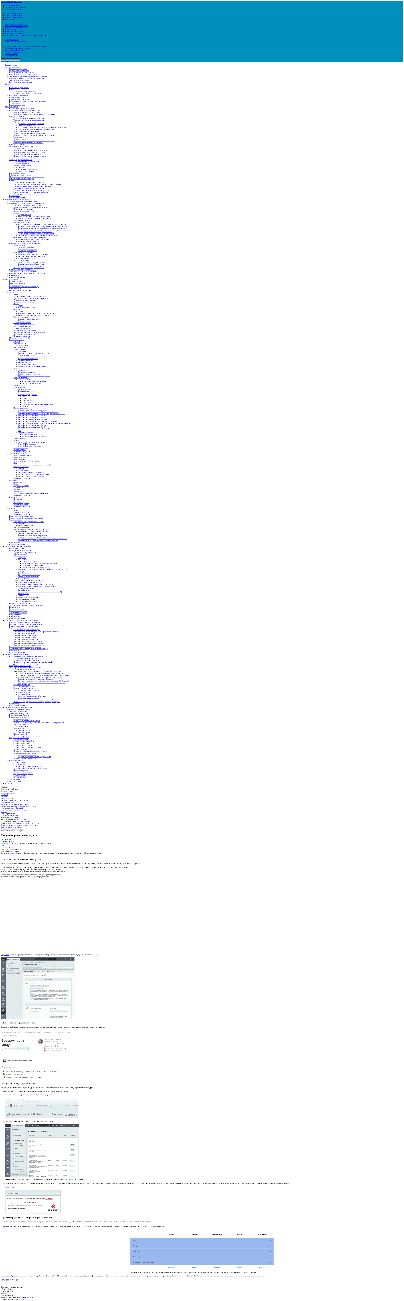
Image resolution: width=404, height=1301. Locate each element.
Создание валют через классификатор (27, 93)
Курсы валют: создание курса (19, 95)
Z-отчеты (21, 596)
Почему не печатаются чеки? (28, 577)
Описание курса (11, 65)
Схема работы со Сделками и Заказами (32, 696)
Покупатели (13, 497)
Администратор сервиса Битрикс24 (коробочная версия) (25, 46)
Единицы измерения (20, 448)
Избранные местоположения (28, 359)
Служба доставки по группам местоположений (39, 404)
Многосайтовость (11, 29)
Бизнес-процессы (11, 54)
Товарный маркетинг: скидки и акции (19, 199)
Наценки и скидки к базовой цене (30, 374)
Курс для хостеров (11, 40)
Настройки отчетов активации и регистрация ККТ (40, 563)
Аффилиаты (13, 480)
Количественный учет (21, 163)
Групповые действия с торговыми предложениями (36, 129)
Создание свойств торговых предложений (28, 747)
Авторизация (5, 61)
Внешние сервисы (24, 362)
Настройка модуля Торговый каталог (26, 721)
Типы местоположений (26, 361)
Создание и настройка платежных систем (33, 410)
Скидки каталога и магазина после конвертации (26, 203)
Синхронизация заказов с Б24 (20, 666)
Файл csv (21, 469)
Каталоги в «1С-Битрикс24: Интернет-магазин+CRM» (37, 700)
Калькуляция (18, 488)
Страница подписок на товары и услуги (27, 641)
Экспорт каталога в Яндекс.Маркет (26, 461)
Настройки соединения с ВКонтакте (35, 381)
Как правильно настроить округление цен (24, 287)
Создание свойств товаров (23, 745)
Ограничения (22, 393)
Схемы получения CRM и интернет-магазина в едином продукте (41, 673)
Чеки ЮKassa (22, 573)
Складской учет (19, 167)
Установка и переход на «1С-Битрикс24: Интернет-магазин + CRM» (37, 671)
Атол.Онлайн (22, 560)
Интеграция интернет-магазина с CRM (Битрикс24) (28, 656)
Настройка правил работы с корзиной (31, 256)
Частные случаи (15, 781)
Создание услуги (19, 139)
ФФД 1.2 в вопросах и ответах (29, 575)
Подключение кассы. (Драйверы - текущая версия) (36, 584)
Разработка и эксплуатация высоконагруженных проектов (26, 35)
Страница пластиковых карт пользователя (28, 645)
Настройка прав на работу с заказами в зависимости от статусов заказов (39, 723)
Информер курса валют (17, 97)
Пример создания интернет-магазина (18, 707)
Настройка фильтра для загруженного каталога (30, 156)
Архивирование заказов (22, 323)
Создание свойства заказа (22, 772)
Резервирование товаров (22, 165)
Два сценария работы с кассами (20, 550)
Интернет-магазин (11, 279)
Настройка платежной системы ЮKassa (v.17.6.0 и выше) (38, 412)
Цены (15, 368)
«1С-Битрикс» (29, 1297)
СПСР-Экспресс (28, 400)
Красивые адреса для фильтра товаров (27, 154)
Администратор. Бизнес (13, 17)
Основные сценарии (25, 694)
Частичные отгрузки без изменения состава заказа (36, 313)
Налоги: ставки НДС (21, 734)
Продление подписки (21, 503)
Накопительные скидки (21, 260)
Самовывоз (26, 406)
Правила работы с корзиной (23, 209)
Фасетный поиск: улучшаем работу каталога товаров (28, 158)
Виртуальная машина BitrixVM (16, 42)
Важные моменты (24, 692)
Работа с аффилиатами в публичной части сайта (30, 493)
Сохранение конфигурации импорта (31, 472)
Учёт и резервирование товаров (20, 160)
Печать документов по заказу (24, 302)
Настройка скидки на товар (27, 249)
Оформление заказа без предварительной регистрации (28, 649)
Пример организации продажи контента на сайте (31, 529)
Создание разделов (20, 749)
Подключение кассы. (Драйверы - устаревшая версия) (37, 586)
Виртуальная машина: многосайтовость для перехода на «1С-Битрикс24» (44, 681)
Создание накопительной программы (31, 264)
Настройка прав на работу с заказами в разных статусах (38, 541)
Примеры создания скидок (23, 222)
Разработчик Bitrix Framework (15, 24)
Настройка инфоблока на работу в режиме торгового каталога (35, 114)
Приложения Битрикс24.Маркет (16, 52)
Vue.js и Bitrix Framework (14, 31)
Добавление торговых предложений (31, 124)
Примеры (12, 181)
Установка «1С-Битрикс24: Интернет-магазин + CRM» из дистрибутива (43, 675)
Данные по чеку (23, 578)
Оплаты (16, 304)
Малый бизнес (216, 1234)
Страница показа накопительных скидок (28, 643)
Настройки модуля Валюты (19, 88)
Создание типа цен (24, 730)
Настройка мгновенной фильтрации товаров (29, 152)
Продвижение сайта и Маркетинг (17, 7)
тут (17, 1280)
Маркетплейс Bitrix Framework (16, 28)
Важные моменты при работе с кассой (35, 567)
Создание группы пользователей (29, 533)
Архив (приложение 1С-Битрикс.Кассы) (28, 580)
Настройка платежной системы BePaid (31, 427)
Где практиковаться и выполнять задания (24, 74)
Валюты (8, 86)
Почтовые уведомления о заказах (25, 334)
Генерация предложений (26, 126)
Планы (15, 484)
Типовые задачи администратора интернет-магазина (28, 76)
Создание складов (19, 776)
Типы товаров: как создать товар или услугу (29, 118)
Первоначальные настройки (19, 717)
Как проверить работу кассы (19, 603)
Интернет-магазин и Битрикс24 (16, 654)
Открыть (4, 787)
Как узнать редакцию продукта (20, 82)
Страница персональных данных (25, 637)
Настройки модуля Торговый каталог (26, 112)
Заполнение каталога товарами (24, 753)
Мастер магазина (19, 343)
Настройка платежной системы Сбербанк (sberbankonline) (38, 421)
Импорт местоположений (27, 364)
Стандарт (194, 1234)
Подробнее (5, 955)
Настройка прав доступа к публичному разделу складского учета (36, 702)
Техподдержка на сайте (21, 527)
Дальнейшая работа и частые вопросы (27, 664)
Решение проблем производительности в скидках (27, 273)
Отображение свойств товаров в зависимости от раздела (33, 135)
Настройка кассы (24, 590)
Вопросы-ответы (15, 614)
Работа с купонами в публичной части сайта (34, 217)
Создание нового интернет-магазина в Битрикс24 (35, 679)
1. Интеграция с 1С (20, 554)
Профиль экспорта (20, 457)
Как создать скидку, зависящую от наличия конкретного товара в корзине (44, 224)
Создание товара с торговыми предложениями (34, 757)
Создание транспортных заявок (29, 319)
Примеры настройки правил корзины (22, 270)
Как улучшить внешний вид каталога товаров (25, 624)
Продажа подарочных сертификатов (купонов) (34, 218)
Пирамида (17, 489)
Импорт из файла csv (21, 467)
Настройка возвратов (25, 433)
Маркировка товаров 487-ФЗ (19, 338)
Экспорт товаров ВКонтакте (32, 383)
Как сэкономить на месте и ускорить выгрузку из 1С (32, 465)
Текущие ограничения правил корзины (23, 271)
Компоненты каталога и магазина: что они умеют (23, 620)
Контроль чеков (15, 607)
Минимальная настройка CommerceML (27, 660)
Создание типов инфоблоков (23, 741)
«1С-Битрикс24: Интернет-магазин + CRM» (25, 668)
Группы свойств (19, 347)
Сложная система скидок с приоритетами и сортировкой (38, 235)
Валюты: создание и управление (25, 91)
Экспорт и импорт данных (18, 453)
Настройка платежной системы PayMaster (33, 419)
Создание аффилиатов (21, 486)
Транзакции (17, 491)
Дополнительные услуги (26, 391)
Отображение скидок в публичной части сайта (30, 237)
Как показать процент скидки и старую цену (34, 239)
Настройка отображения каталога (25, 759)
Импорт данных (23, 470)
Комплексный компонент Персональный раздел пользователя (35, 632)
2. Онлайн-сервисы (20, 556)
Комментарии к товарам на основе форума (28, 188)
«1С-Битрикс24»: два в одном (24, 669)
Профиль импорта (20, 459)
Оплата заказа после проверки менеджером (29, 332)
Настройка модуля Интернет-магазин (26, 736)
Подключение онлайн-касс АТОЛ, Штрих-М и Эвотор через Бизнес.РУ (43, 569)
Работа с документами (26, 171)
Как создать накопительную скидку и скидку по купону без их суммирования (46, 230)
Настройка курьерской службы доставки (32, 768)
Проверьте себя (14, 103)
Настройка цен (18, 728)
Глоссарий (9, 84)
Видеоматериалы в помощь (19, 71)
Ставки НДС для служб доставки (30, 446)
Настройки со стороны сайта (32, 565)
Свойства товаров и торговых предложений (29, 133)
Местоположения (19, 351)
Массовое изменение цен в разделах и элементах (26, 177)
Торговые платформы (21, 378)
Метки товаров (18, 137)
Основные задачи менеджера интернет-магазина (26, 78)
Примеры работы (15, 520)
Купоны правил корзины (27, 258)
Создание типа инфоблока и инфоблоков (32, 535)
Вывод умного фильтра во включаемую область (30, 192)
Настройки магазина (16, 760)
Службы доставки (19, 387)
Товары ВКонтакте (24, 379)
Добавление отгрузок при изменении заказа (33, 315)
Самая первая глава (12, 67)
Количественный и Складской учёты (26, 162)
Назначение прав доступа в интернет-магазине (26, 518)
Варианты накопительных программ (31, 266)
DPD (23, 397)
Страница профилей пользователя (25, 639)
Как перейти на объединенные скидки (27, 205)
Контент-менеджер (12, 5)
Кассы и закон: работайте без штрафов (19, 546)
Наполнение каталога (17, 116)
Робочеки (21, 571)
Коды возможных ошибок (27, 599)
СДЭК (24, 398)
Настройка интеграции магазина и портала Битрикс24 (33, 662)
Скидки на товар (19, 245)
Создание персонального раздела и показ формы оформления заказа (42, 539)
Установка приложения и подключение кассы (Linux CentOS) (40, 592)
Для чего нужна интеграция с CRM (26, 658)
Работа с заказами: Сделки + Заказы (26, 690)
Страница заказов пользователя (24, 635)
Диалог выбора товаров (17, 173)
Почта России (27, 402)
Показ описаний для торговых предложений (25, 647)
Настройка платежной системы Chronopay (33, 425)
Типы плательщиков (20, 345)
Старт (171, 1234)
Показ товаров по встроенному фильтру (23, 626)
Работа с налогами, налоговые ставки (31, 442)
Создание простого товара (27, 755)
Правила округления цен (27, 372)
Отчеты (12, 508)
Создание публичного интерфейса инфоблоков (35, 537)
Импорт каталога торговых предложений (32, 476)
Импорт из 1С (18, 463)
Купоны (16, 213)
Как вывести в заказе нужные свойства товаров (30, 298)
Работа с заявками (24, 321)
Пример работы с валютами (19, 99)
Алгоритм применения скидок (24, 211)
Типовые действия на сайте (19, 80)
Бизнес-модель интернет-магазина (21, 516)
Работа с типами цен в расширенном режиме (34, 376)
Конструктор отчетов (21, 512)
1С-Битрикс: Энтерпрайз (14, 33)
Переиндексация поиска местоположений (33, 366)
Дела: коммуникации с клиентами (25, 687)
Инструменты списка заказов (28, 698)
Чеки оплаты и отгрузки (18, 611)
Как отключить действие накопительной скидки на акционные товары (43, 226)
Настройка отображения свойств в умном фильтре (31, 150)
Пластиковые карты (20, 505)
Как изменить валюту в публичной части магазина (27, 101)
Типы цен (21, 370)
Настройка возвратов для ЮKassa (34, 436)
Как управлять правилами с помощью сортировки (36, 234)
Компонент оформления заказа (24, 325)
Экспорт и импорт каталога (23, 455)
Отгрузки (16, 309)
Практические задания (17, 105)
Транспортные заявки (21, 317)
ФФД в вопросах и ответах (27, 601)
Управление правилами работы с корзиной (33, 254)
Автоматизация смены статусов (24, 328)
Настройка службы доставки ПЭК (30, 766)
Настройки (22, 524)
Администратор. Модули (14, 15)
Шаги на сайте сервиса (30, 561)
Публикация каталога (17, 145)
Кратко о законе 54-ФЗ (17, 548)
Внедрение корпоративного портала (18, 48)
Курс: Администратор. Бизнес (11, 2)
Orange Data (22, 558)
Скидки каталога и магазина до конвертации (25, 243)
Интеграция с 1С (11, 19)
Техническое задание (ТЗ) (18, 713)
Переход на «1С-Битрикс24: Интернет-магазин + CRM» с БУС (40, 677)
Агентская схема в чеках (18, 613)
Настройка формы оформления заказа (27, 688)
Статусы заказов (19, 438)
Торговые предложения (21, 122)
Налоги (16, 440)
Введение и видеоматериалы (19, 709)
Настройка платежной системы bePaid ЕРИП (34, 429)
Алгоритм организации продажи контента (33, 531)
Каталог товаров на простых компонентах (28, 182)
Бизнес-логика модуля (17, 283)
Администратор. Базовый (14, 14)
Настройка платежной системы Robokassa (33, 416)
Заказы (11, 292)
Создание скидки (19, 762)
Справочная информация (18, 69)
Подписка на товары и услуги (20, 175)
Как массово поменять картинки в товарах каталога (32, 186)
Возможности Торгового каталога (21, 108)
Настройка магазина (16, 340)
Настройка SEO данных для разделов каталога (30, 751)
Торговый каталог (11, 107)
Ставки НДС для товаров (27, 444)
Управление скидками (26, 247)
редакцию (11, 853)
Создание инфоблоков (21, 743)
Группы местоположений (27, 355)
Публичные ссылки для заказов (24, 330)
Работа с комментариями (26, 525)
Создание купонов (24, 215)
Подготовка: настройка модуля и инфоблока (25, 110)
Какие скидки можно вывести (28, 241)
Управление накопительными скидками (32, 262)
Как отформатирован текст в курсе (21, 72)
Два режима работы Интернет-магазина (23, 201)
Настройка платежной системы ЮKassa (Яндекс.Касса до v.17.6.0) (41, 414)
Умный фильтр (18, 148)
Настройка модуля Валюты (19, 715)
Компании (17, 385)
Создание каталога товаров (19, 738)
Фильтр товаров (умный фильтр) (21, 146)
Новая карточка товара (21, 685)
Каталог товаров (15, 289)
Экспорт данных (15, 779)
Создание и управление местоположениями (33, 353)
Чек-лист (16, 342)
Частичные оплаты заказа (27, 307)
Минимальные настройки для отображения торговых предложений (42, 127)
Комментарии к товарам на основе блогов (28, 522)
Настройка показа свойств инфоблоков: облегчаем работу (34, 141)
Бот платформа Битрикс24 (14, 50)
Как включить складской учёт (28, 169)
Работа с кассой (23, 594)
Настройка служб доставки (27, 395)
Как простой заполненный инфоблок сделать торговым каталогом (37, 184)
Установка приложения (26, 588)
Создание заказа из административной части (29, 296)
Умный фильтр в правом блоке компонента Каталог (32, 190)
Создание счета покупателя (23, 774)
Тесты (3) (8, 783)
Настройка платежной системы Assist (31, 417)
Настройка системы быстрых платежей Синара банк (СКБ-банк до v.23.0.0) (45, 423)
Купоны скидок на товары (27, 251)
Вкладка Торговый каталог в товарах (26, 131)
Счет (19, 431)
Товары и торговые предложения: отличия (28, 120)
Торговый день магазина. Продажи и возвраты (26, 605)
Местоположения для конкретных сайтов (32, 357)
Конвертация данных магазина (20, 290)
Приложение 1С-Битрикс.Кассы (29, 582)
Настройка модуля (15, 285)
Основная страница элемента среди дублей (24, 622)
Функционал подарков (21, 220)
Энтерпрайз (262, 1234)
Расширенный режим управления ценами (28, 143)
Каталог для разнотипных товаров (21, 179)
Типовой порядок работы (18, 711)
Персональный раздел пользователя (22, 628)
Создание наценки (24, 732)
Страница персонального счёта (24, 633)
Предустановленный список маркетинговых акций (31, 207)
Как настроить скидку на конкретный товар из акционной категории (42, 228)
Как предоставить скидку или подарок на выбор (35, 232)
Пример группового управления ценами (28, 194)
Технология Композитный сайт (16, 26)
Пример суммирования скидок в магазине (28, 268)
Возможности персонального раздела (26, 630)
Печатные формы (19, 450)
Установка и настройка (13, 9)
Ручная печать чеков (16, 609)
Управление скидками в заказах (24, 300)
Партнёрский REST (12, 56)
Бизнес (239, 1234)
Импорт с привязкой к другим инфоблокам (33, 474)
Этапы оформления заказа (22, 326)
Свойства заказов (19, 349)
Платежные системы (20, 408)
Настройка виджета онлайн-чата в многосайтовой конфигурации (41, 683)
